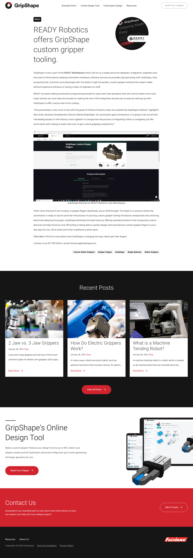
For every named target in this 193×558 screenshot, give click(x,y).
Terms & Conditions (47, 546)
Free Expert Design (113, 6)
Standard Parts (69, 6)
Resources (132, 6)
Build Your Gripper (174, 5)
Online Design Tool (90, 6)
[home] (22, 5)
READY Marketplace (74, 73)
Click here (38, 237)
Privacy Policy (66, 546)
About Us (24, 539)
